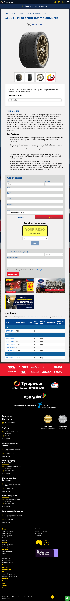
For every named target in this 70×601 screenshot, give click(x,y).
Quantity (47, 181)
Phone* (9, 193)
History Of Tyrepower (8, 574)
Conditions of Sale (22, 596)
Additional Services (7, 562)
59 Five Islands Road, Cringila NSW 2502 (12, 467)
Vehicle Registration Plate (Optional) (17, 252)
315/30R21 (10, 358)
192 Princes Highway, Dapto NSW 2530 (12, 432)
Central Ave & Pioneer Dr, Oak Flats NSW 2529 (12, 484)
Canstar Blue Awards (41, 531)
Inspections (5, 556)
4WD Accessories (7, 551)
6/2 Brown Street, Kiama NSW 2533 (13, 449)
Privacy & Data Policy (12, 596)
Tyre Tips (4, 540)
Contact (5, 567)
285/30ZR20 (10, 347)
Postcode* (10, 204)
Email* (9, 199)
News (4, 583)
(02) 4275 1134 (9, 471)
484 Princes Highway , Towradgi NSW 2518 (13, 515)
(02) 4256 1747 (9, 488)
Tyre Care (5, 538)
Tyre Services (6, 558)
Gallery (4, 585)
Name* (9, 187)
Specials (5, 565)
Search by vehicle (32, 317)
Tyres (4, 529)
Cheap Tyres (38, 536)
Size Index (38, 529)
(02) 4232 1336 (9, 453)
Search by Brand (7, 536)
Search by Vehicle (7, 531)
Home (9, 14)
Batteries (4, 554)
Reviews (5, 588)
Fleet (4, 581)
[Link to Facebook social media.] (52, 597)
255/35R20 (10, 341)
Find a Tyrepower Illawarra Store (36, 6)
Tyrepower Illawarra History (10, 576)
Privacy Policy (41, 270)
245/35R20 (10, 338)
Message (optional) (12, 257)
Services (5, 549)
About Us (5, 572)
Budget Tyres (38, 533)
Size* (8, 181)
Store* (8, 210)
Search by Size (6, 533)
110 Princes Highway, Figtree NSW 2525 (12, 500)
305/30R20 (10, 351)
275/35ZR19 (10, 331)
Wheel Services (6, 560)
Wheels (4, 542)
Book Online (6, 569)
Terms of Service (52, 270)
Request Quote (12, 274)
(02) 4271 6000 (9, 504)
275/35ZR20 (10, 344)
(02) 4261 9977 (9, 436)
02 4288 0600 (9, 519)
